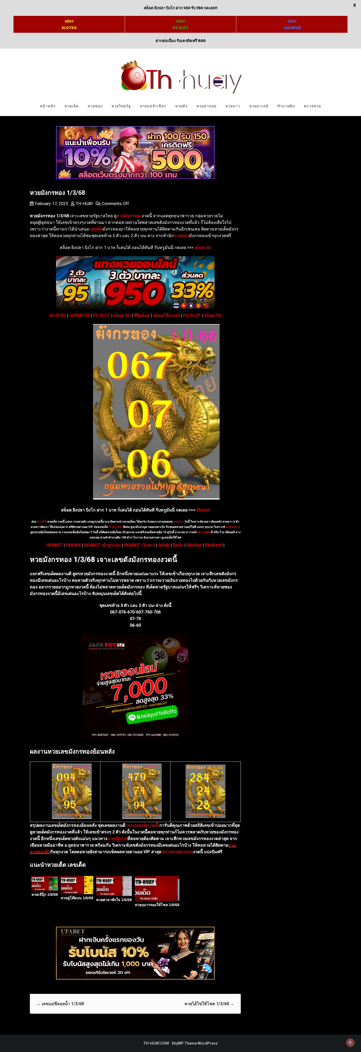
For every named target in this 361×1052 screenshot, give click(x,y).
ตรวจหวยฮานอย (178, 851)
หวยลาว (232, 106)
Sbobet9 (213, 545)
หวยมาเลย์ (258, 106)
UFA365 (73, 545)
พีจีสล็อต (142, 315)
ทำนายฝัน (286, 106)
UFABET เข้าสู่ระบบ (102, 545)
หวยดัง (181, 106)
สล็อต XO (122, 315)
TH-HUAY (84, 203)
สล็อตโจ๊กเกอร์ (166, 315)
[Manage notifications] (350, 1042)
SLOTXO (58, 315)
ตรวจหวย (312, 106)
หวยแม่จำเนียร (153, 106)
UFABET (54, 545)
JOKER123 (79, 315)
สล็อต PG (212, 315)
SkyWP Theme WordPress (195, 1043)
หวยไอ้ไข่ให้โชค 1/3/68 (209, 1003)
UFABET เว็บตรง (139, 545)
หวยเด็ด (71, 106)
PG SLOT (101, 315)
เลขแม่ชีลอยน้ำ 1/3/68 (60, 1003)
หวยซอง (95, 106)
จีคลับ (178, 545)
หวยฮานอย (206, 106)
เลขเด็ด (42, 521)
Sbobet (194, 545)
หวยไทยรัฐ (121, 106)
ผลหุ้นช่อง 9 (233, 527)
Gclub (164, 545)
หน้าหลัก (47, 106)
